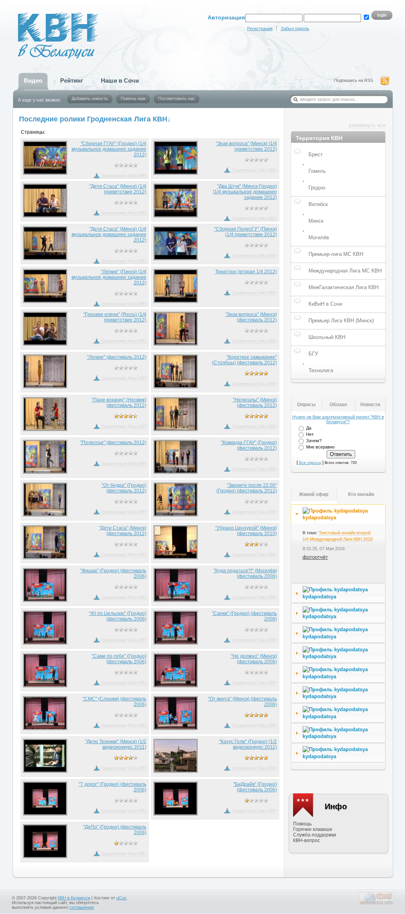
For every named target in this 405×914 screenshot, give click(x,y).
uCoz (121, 897)
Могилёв (318, 237)
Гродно (316, 188)
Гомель (317, 171)
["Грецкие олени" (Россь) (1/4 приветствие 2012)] (45, 329)
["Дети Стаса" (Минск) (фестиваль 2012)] (45, 542)
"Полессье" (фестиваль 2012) (113, 442)
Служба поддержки (314, 835)
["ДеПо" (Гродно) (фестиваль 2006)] (45, 841)
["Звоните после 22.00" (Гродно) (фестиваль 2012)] (175, 500)
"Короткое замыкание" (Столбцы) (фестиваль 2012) (244, 359)
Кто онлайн (361, 494)
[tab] (338, 514)
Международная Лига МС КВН (345, 271)
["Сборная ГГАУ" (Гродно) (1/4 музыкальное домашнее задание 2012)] (45, 158)
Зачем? (314, 440)
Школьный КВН (326, 337)
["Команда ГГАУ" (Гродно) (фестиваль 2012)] (175, 457)
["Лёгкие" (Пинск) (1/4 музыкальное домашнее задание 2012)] (45, 286)
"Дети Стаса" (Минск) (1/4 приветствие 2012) (117, 189)
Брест (315, 154)
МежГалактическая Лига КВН (343, 287)
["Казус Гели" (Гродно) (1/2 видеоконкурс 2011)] (175, 756)
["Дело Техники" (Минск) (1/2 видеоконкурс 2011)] (45, 756)
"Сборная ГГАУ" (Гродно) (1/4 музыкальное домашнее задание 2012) (109, 149)
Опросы (306, 404)
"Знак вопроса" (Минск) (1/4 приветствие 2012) (246, 146)
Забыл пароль (295, 28)
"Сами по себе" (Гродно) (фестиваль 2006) (119, 658)
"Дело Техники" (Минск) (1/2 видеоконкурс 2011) (115, 744)
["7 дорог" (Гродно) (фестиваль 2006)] (45, 799)
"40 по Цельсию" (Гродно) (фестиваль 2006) (117, 616)
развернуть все (367, 125)
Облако (338, 404)
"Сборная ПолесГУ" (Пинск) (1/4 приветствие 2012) (245, 231)
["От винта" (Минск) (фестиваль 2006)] (175, 713)
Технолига (320, 370)
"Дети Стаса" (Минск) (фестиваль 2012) (122, 530)
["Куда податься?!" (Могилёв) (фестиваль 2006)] (175, 585)
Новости (370, 404)
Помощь (302, 824)
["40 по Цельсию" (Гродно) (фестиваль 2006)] (45, 628)
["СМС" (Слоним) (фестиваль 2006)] (45, 713)
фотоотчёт (315, 557)
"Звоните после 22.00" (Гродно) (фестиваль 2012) (246, 488)
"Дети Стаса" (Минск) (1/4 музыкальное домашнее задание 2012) (109, 234)
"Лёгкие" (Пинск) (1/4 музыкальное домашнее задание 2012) (109, 277)
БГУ (313, 354)
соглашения (82, 907)
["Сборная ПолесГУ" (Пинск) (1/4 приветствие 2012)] (175, 243)
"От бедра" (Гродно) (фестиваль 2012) (124, 488)
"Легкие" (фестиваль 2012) (116, 357)
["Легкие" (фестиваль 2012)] (45, 371)
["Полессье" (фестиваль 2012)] (45, 457)
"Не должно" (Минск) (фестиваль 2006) (254, 658)
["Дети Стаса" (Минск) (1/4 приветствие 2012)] (45, 201)
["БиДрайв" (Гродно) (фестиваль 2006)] (175, 799)
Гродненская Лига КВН (123, 175)
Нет (310, 434)
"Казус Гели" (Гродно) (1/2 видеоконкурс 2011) (248, 744)
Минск (316, 221)
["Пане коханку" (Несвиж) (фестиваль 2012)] (45, 414)
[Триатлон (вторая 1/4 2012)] (175, 286)
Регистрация (260, 28)
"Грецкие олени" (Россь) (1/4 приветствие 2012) (114, 317)
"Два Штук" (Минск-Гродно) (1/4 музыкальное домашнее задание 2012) (245, 192)
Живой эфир (313, 494)
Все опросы (310, 462)
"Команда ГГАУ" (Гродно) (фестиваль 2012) (249, 445)
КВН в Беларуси (74, 897)
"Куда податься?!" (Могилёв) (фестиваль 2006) (245, 573)
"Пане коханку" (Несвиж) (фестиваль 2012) (119, 402)
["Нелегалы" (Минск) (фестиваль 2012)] (175, 414)
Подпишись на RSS (353, 80)
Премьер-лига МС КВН (335, 254)
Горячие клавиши (312, 829)
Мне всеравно (320, 447)
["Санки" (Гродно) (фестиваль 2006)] (175, 628)
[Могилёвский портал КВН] (376, 903)
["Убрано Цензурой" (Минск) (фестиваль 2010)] (175, 542)
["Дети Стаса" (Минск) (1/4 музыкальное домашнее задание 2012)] (45, 243)
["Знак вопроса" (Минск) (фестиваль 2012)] (175, 329)
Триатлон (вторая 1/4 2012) (246, 271)
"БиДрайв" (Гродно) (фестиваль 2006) (255, 787)
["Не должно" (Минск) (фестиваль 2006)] (175, 670)
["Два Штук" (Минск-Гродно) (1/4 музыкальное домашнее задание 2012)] (175, 201)
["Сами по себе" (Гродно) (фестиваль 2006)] (45, 670)
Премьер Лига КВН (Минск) (341, 321)
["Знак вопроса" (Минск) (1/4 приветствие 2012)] (175, 158)
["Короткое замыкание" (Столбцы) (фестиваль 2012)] (175, 371)
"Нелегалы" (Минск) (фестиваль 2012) (255, 402)
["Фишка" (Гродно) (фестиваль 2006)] (45, 585)
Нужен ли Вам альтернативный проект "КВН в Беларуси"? (338, 419)
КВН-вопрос (306, 840)
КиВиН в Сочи (325, 304)
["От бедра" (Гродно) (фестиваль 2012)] (45, 500)
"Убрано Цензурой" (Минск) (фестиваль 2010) (246, 530)
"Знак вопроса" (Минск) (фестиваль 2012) (251, 317)
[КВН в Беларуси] (41, 26)
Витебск (318, 204)
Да (308, 428)
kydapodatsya (319, 517)
